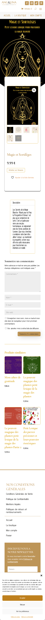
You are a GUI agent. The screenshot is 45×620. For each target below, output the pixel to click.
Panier (9, 535)
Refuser (22, 605)
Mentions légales (13, 504)
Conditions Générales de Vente (19, 493)
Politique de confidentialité (27, 617)
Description (16, 202)
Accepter (22, 598)
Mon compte (11, 530)
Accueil (9, 520)
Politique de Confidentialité (17, 499)
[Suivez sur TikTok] (36, 3)
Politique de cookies (15, 617)
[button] (41, 575)
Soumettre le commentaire (29, 334)
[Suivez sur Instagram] (32, 3)
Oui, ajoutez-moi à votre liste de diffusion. (23, 328)
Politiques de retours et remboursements (16, 510)
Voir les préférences (22, 611)
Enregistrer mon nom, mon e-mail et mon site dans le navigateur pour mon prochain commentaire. (22, 321)
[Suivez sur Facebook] (27, 3)
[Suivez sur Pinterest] (41, 3)
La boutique (11, 525)
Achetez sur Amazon (16, 170)
